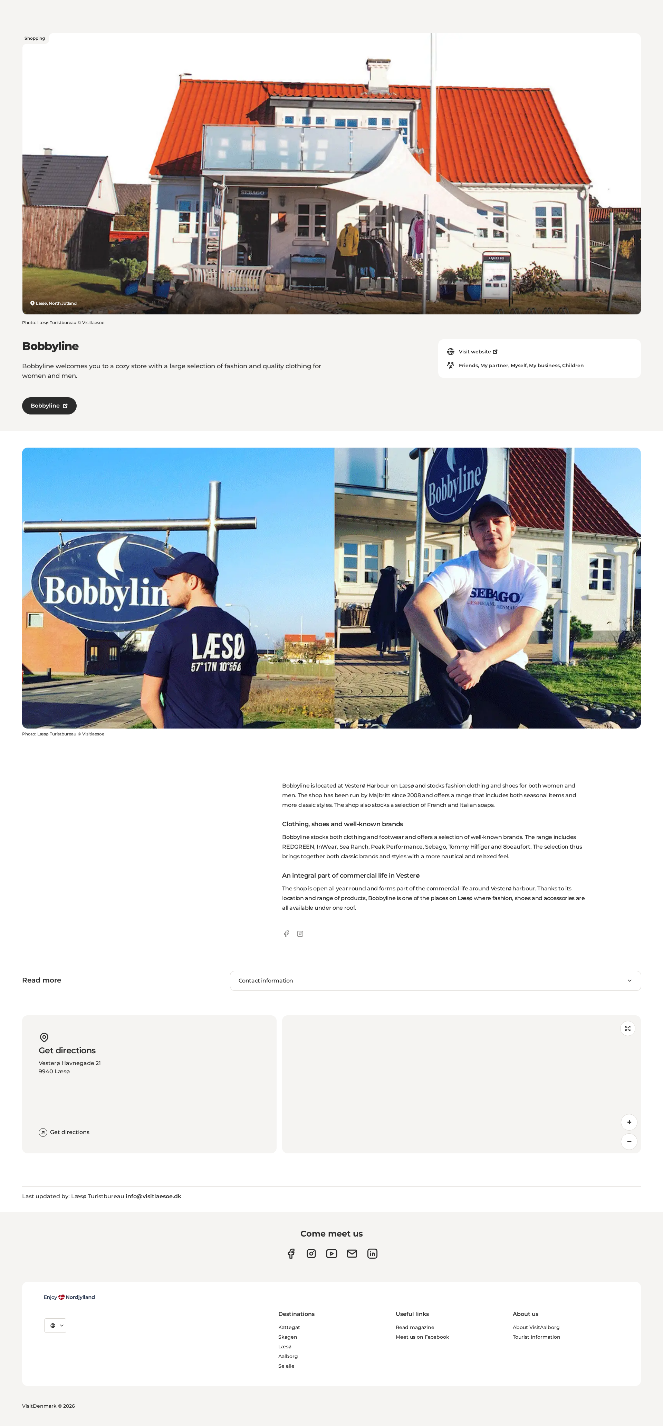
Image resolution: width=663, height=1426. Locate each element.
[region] (461, 1084)
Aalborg (288, 1356)
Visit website (475, 352)
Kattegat (289, 1327)
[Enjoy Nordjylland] (69, 1297)
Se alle (286, 1366)
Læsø (284, 1347)
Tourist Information (536, 1337)
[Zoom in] (629, 1122)
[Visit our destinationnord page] (372, 1254)
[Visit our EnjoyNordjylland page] (332, 1254)
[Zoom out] (629, 1141)
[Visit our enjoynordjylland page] (291, 1254)
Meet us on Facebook (422, 1337)
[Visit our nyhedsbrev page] (352, 1254)
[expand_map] (627, 1028)
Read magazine (415, 1327)
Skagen (287, 1337)
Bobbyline (45, 405)
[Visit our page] (311, 1254)
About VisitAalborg (536, 1327)
